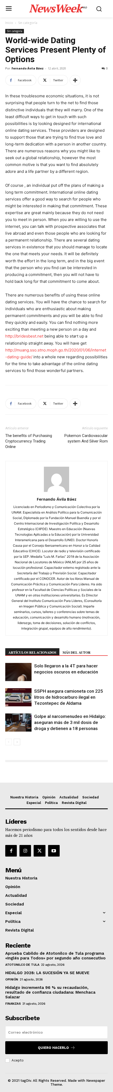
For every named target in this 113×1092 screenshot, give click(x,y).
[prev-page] (8, 742)
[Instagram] (25, 851)
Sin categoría (27, 23)
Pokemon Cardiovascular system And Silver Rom (86, 438)
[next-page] (17, 742)
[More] (75, 80)
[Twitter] (39, 851)
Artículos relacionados (32, 652)
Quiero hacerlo (53, 1048)
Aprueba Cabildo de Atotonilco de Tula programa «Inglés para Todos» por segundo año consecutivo (55, 955)
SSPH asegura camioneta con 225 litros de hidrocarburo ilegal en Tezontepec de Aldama (68, 697)
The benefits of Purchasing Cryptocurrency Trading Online (28, 441)
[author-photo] (56, 492)
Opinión (11, 979)
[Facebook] (11, 851)
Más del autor (76, 652)
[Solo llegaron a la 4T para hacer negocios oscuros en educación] (18, 672)
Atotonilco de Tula (22, 965)
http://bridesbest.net (24, 336)
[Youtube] (54, 851)
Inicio (9, 23)
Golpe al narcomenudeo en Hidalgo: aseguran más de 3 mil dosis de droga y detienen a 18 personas (70, 722)
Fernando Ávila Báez (28, 68)
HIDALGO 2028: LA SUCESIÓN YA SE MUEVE (47, 972)
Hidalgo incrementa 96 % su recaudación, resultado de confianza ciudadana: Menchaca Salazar (50, 992)
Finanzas (12, 1003)
